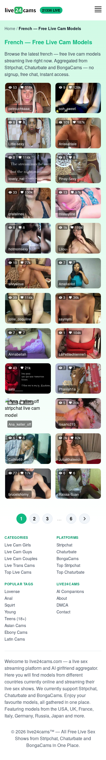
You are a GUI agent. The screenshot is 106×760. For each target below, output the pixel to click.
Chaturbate (67, 551)
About (62, 598)
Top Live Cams (18, 572)
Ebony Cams (16, 632)
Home (10, 28)
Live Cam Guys (18, 551)
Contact (63, 612)
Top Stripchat (68, 565)
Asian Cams (15, 625)
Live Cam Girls (18, 545)
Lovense (12, 591)
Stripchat (64, 545)
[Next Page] (84, 519)
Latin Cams (15, 639)
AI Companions (70, 591)
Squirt (10, 605)
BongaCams (68, 558)
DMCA (62, 605)
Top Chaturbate (71, 572)
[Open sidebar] (98, 9)
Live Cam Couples (21, 558)
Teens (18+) (15, 618)
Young (10, 612)
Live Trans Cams (20, 565)
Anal (8, 598)
